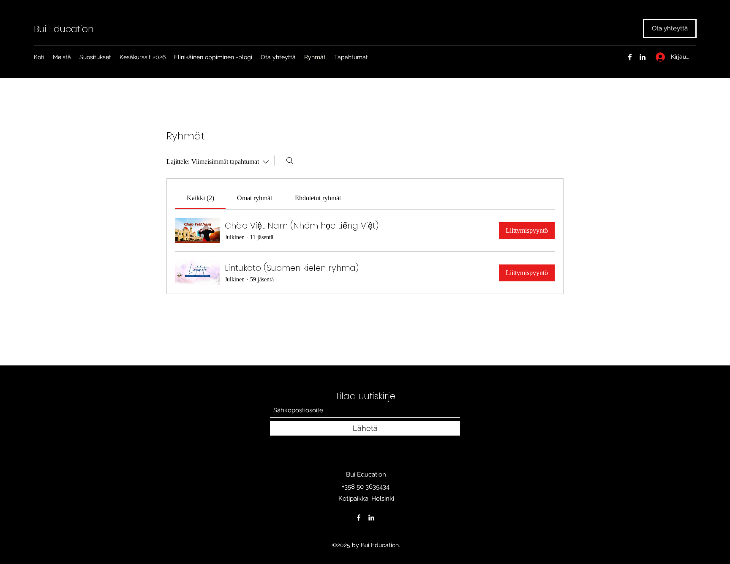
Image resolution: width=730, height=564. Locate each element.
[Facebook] (630, 57)
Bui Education (64, 28)
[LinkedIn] (642, 57)
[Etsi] (290, 160)
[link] (200, 198)
